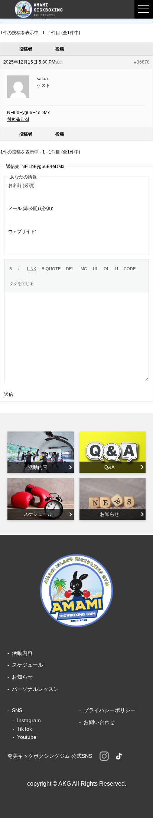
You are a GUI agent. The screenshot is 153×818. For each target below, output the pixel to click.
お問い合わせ (99, 722)
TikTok (24, 729)
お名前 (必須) (21, 185)
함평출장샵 (18, 119)
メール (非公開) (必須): (30, 208)
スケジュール (27, 665)
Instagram (29, 720)
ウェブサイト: (22, 231)
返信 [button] (59, 62)
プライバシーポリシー (110, 710)
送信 (8, 394)
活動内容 (22, 653)
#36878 (142, 62)
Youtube (26, 737)
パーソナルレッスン (35, 689)
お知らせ (22, 677)
